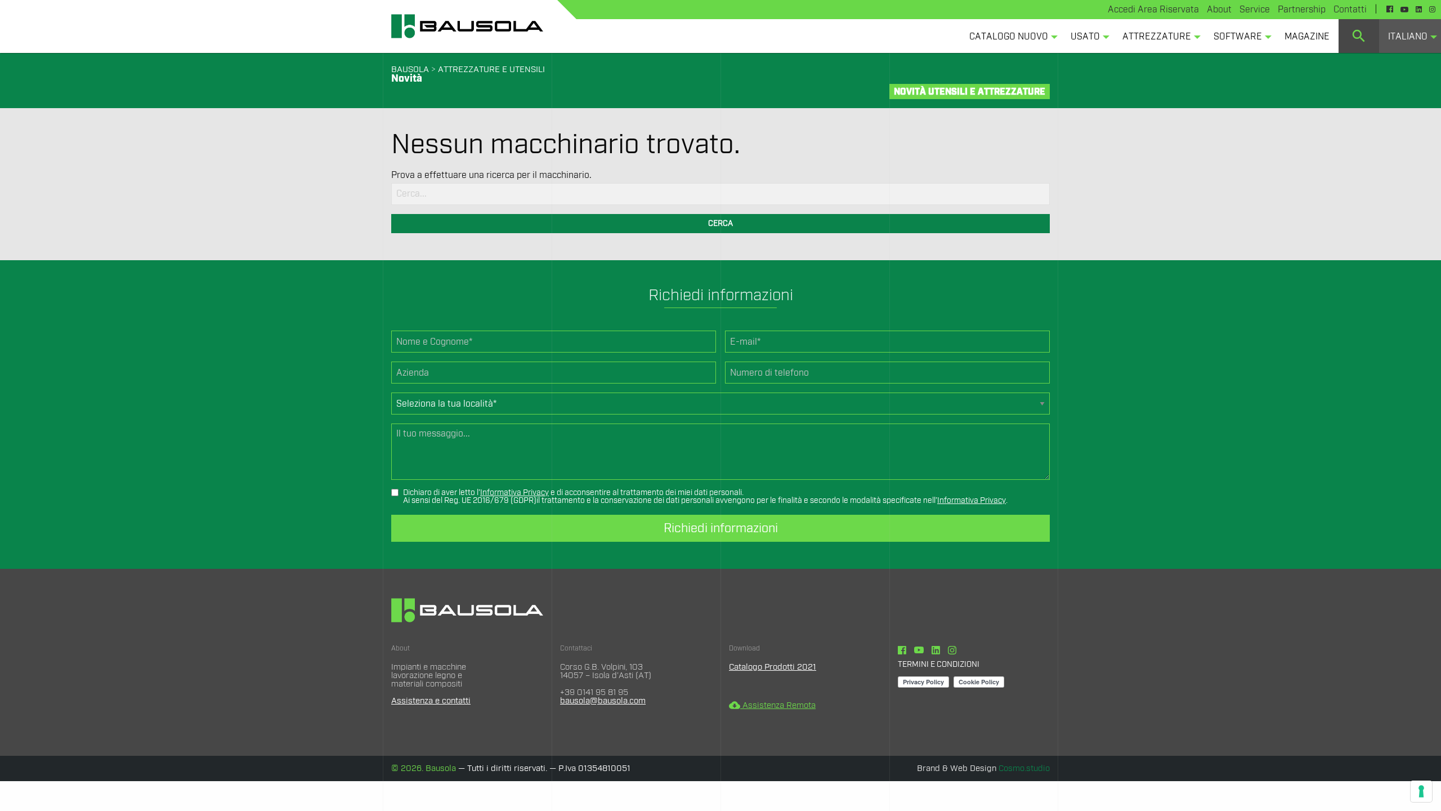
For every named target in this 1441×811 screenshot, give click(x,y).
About (1219, 9)
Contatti (1350, 9)
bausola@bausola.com (603, 701)
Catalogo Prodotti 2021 (772, 667)
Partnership (1302, 9)
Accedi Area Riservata (1153, 9)
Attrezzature (1156, 36)
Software (1238, 36)
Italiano (1407, 36)
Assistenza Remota (772, 705)
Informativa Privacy (514, 493)
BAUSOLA (410, 69)
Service (1254, 9)
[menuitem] (1011, 36)
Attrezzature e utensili (491, 69)
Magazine (1307, 36)
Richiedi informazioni (721, 528)
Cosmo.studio (1024, 768)
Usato (1085, 36)
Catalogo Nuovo (1008, 36)
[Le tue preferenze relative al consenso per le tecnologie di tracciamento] (1421, 791)
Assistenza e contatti (431, 701)
